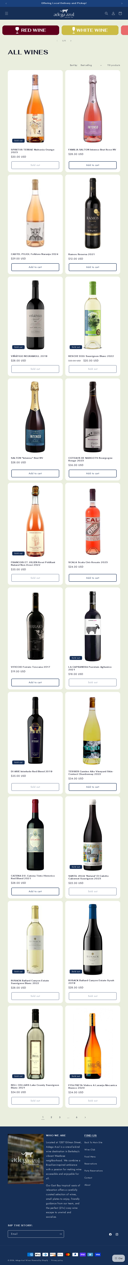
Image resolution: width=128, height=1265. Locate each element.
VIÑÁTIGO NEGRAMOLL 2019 (29, 356)
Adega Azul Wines (23, 1260)
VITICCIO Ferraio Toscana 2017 (30, 667)
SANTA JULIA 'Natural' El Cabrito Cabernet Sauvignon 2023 (88, 877)
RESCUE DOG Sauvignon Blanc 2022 (91, 356)
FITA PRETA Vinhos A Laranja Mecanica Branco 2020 (92, 1086)
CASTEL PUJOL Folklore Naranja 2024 (34, 254)
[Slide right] (70, 40)
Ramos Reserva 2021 (81, 254)
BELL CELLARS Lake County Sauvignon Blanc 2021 (35, 1086)
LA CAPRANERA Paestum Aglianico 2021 (90, 668)
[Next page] (85, 1117)
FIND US (90, 1135)
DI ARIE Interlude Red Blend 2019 (31, 771)
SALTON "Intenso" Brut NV (27, 458)
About (87, 1184)
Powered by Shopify (40, 1260)
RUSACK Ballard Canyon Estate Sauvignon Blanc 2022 (30, 982)
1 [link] (43, 1117)
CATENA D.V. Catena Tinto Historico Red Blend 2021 (33, 877)
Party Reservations (93, 1170)
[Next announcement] (121, 3)
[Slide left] (57, 40)
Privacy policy (57, 1260)
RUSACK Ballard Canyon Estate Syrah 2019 (91, 981)
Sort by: (74, 65)
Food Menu (90, 1156)
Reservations (90, 1163)
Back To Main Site (93, 1142)
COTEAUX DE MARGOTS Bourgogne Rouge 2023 (90, 459)
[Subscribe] (60, 1234)
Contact (88, 1177)
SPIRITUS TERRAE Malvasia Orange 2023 (32, 151)
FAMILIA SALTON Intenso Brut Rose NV (92, 150)
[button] (6, 13)
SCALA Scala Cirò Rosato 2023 (88, 562)
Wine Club (89, 1149)
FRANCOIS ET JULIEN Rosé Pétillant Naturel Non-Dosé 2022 (33, 564)
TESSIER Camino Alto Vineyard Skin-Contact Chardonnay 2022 (90, 772)
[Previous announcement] (6, 3)
